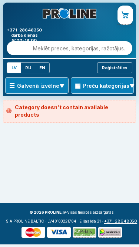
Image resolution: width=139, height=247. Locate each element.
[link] (125, 15)
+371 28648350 (121, 221)
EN (42, 67)
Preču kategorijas (106, 86)
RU (28, 67)
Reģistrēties (115, 67)
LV (14, 67)
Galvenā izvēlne (38, 86)
